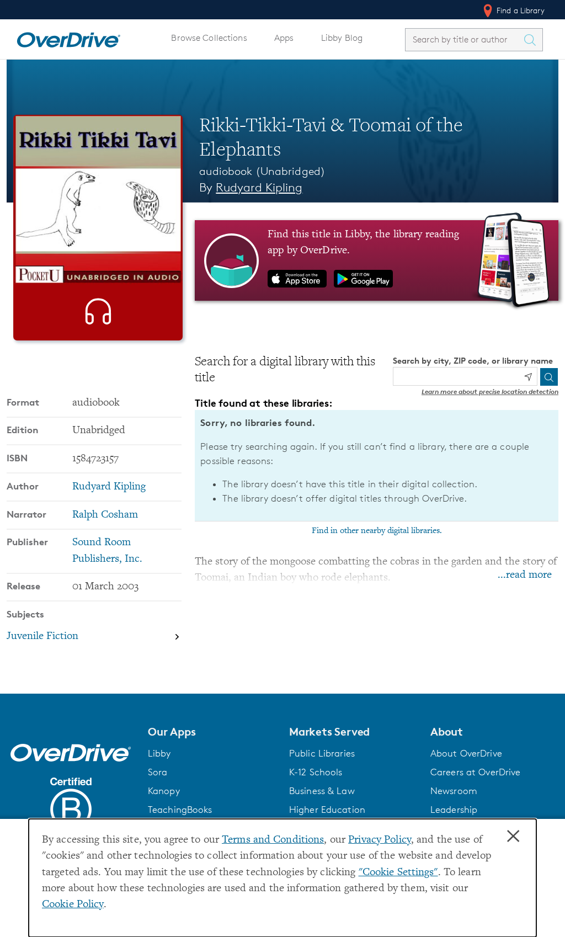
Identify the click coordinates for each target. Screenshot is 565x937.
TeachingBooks (180, 809)
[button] (212, 731)
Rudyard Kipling (259, 187)
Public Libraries (322, 753)
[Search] (549, 377)
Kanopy (164, 790)
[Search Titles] (532, 40)
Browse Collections (209, 38)
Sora (158, 772)
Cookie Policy (73, 904)
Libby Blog (342, 38)
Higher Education (327, 809)
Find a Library (519, 10)
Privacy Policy (379, 840)
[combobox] (464, 39)
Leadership (453, 809)
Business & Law (322, 790)
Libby (159, 753)
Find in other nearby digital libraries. (377, 530)
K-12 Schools (315, 772)
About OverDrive (466, 753)
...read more (525, 575)
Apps (284, 38)
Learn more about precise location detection (490, 391)
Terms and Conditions (273, 840)
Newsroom (453, 790)
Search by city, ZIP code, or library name (473, 360)
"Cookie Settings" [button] (398, 872)
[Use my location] (528, 377)
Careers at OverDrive (475, 772)
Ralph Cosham (105, 515)
